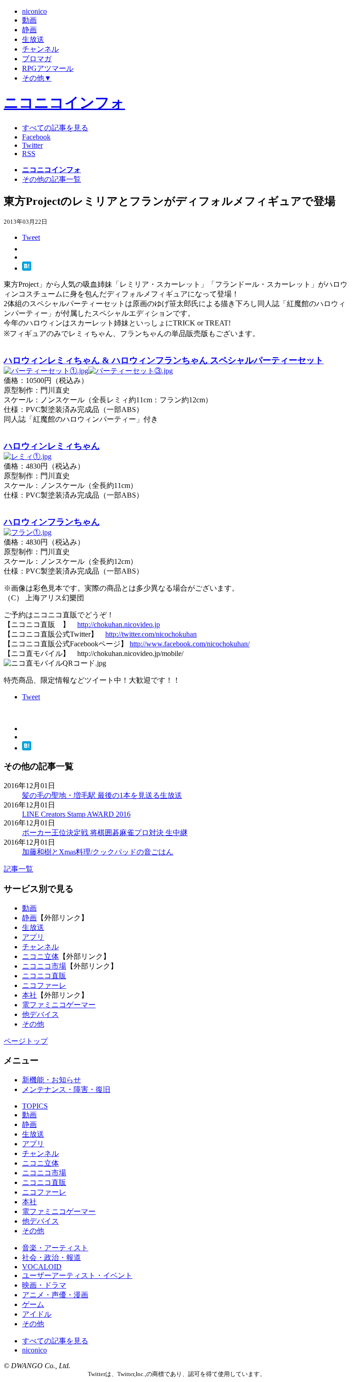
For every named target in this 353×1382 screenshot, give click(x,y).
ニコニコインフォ (64, 102)
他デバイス (40, 1014)
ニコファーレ (44, 985)
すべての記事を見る (55, 128)
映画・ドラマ (44, 1285)
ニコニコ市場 (44, 966)
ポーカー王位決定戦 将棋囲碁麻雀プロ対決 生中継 (105, 832)
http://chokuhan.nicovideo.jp (118, 624)
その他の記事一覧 (51, 179)
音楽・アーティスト (55, 1248)
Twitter (32, 145)
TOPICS (35, 1106)
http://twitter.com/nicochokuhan (151, 634)
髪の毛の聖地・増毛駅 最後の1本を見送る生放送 (102, 795)
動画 (29, 908)
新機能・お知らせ (51, 1080)
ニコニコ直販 (44, 976)
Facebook (36, 137)
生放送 (33, 927)
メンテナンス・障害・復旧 (66, 1089)
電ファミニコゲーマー (59, 1005)
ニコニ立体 (40, 956)
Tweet (31, 237)
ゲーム (33, 1304)
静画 (29, 918)
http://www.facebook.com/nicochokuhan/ (190, 644)
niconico (34, 1350)
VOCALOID (42, 1267)
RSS (28, 153)
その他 (33, 1024)
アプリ (33, 937)
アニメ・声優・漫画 (55, 1295)
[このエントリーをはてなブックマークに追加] (26, 268)
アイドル (36, 1314)
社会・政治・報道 (51, 1257)
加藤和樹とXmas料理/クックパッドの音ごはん (97, 852)
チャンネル (40, 947)
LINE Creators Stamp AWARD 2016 (76, 814)
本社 (29, 995)
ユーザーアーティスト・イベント (77, 1275)
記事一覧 (18, 869)
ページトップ (26, 1041)
